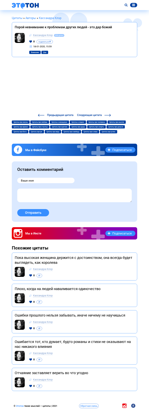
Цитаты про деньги (115, 127)
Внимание (35, 52)
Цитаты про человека (96, 122)
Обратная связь (89, 405)
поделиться (44, 42)
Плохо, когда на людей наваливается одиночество (57, 288)
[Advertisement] (74, 85)
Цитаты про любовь (39, 122)
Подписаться (122, 150)
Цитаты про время (21, 127)
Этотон (20, 406)
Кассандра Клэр (43, 35)
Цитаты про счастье (40, 127)
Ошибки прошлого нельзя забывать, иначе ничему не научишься (70, 315)
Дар (44, 52)
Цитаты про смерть (96, 127)
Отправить (33, 213)
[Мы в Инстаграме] (124, 405)
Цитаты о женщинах (59, 122)
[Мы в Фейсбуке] (133, 405)
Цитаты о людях (78, 122)
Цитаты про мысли (116, 122)
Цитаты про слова (90, 132)
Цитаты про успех (108, 132)
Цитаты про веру (53, 132)
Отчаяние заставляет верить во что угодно (51, 372)
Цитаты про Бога (20, 132)
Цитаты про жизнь (21, 122)
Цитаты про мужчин (59, 127)
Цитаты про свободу (71, 132)
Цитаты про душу (78, 127)
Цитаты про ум (36, 132)
